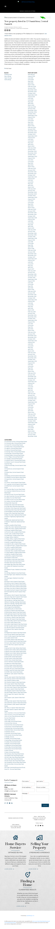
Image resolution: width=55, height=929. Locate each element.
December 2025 (32, 90)
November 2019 (32, 214)
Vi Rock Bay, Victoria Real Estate (12, 747)
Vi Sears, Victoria (8, 750)
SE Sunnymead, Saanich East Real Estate (15, 641)
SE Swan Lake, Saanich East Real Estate (14, 643)
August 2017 (31, 260)
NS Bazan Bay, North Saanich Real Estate (15, 585)
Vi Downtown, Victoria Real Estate (13, 726)
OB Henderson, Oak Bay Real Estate (14, 600)
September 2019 (32, 218)
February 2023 (32, 148)
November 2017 (32, 255)
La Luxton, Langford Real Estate (13, 547)
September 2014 (32, 320)
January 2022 (31, 170)
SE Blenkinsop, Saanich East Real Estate (15, 612)
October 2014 (31, 318)
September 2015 (32, 299)
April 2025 (30, 103)
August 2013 (31, 342)
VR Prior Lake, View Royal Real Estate (14, 757)
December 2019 (32, 212)
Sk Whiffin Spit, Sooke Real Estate (13, 672)
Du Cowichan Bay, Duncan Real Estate (14, 489)
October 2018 (31, 236)
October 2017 (31, 257)
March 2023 (31, 146)
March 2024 (31, 125)
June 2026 (31, 79)
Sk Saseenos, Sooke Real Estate (12, 663)
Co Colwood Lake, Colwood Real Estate (14, 443)
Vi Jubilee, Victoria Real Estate (12, 742)
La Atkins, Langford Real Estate (12, 525)
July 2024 (30, 119)
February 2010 (32, 414)
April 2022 (30, 165)
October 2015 (31, 298)
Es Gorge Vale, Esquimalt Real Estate (14, 506)
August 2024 (31, 117)
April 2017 (30, 267)
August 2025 (31, 96)
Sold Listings (7, 79)
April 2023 (30, 144)
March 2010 (31, 412)
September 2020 (32, 197)
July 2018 (30, 241)
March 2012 (31, 371)
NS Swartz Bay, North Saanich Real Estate (15, 597)
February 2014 (32, 332)
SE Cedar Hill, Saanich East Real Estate (14, 619)
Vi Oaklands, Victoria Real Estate (13, 745)
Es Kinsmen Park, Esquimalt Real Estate (15, 508)
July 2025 (30, 98)
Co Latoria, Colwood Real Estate (12, 450)
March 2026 (31, 84)
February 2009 (32, 433)
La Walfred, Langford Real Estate (13, 554)
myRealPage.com (30, 915)
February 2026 (32, 86)
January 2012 (31, 375)
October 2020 (32, 195)
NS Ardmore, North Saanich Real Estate (15, 583)
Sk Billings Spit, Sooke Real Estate (13, 655)
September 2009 (32, 422)
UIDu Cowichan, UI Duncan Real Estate (14, 713)
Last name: (39, 781)
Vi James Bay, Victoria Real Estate (13, 740)
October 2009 (32, 421)
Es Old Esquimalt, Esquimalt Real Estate (15, 510)
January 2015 (31, 313)
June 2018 (30, 243)
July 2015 (30, 303)
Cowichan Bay (8, 463)
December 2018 (32, 233)
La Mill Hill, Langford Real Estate (13, 549)
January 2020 (31, 211)
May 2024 (30, 122)
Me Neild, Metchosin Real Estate (13, 562)
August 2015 (31, 301)
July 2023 (30, 139)
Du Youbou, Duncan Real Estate (13, 501)
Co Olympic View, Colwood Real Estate (14, 451)
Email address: (26, 787)
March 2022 (31, 166)
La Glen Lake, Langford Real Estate (13, 533)
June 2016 (30, 284)
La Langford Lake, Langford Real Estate (14, 544)
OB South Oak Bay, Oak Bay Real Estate (15, 603)
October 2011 (31, 380)
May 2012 (30, 368)
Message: (25, 793)
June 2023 (31, 141)
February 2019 (32, 229)
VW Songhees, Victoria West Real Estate (15, 762)
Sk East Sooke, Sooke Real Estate (13, 658)
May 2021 (30, 183)
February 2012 (32, 373)
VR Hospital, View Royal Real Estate (13, 755)
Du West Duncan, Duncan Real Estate (14, 499)
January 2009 (31, 434)
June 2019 (30, 223)
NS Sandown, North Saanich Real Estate (15, 595)
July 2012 (30, 364)
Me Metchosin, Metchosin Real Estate (14, 561)
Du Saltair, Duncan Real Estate (12, 498)
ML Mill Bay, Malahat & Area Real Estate (14, 573)
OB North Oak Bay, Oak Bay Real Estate (15, 602)
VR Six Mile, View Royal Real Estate (13, 759)
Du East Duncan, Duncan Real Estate (14, 494)
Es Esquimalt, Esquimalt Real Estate (14, 504)
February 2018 (32, 250)
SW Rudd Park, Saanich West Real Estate (15, 702)
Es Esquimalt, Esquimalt (10, 503)
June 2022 (31, 161)
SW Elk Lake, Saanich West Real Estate (14, 677)
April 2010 (30, 410)
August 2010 (31, 404)
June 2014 (30, 325)
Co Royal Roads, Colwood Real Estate (14, 455)
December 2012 (32, 356)
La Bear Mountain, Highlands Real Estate (15, 527)
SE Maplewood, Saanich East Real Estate (15, 632)
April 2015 (30, 308)
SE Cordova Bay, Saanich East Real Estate (15, 620)
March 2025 (31, 105)
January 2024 (31, 129)
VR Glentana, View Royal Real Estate (14, 754)
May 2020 (30, 204)
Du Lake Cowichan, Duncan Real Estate (15, 496)
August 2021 (31, 178)
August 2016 (31, 281)
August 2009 (31, 424)
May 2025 (30, 101)
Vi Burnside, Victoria (9, 719)
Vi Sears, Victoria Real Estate (11, 752)
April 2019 (30, 226)
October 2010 (31, 400)
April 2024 (30, 124)
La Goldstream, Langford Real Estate (14, 535)
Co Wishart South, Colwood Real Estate (14, 462)
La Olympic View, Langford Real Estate (14, 550)
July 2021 (30, 180)
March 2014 (31, 330)
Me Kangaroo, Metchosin (11, 557)
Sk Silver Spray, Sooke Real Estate (13, 665)
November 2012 (32, 357)
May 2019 (30, 224)
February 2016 (32, 291)
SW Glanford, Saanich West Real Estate (14, 682)
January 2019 (31, 231)
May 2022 (30, 163)
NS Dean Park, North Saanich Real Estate (15, 586)
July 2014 (30, 323)
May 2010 (30, 409)
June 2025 (31, 100)
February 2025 (32, 107)
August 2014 (31, 322)
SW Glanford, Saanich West (11, 680)
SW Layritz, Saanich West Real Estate (14, 689)
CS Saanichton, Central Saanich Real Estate (18, 28)
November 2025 (32, 91)
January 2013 (31, 354)
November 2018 (32, 235)
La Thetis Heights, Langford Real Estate (14, 552)
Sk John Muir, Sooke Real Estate (13, 660)
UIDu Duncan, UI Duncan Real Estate (14, 714)
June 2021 (30, 182)
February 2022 (32, 168)
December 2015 (32, 294)
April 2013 (30, 349)
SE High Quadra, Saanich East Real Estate (15, 626)
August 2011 (31, 383)
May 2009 (30, 429)
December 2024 (32, 110)
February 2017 (32, 270)
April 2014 (30, 328)
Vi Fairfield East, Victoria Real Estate (13, 728)
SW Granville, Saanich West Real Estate (14, 685)
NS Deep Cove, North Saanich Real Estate (15, 588)
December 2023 (32, 130)
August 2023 (31, 137)
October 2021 (31, 175)
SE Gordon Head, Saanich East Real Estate (15, 624)
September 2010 (32, 402)
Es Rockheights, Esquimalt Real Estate (14, 511)
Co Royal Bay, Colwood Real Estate (13, 453)
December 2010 (32, 397)
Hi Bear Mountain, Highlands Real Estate (15, 515)
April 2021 (30, 185)
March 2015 (31, 310)
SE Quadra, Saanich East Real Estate (14, 639)
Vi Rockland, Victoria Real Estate (13, 748)
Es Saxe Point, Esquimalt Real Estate (14, 513)
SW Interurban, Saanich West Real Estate (15, 687)
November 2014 (32, 317)
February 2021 (32, 189)
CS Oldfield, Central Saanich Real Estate (15, 477)
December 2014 (32, 315)
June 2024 (31, 120)
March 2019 (31, 228)
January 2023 (31, 149)
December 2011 (32, 376)
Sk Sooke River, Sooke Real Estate (13, 666)
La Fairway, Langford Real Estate (13, 530)
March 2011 (31, 392)
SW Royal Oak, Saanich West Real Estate (15, 701)
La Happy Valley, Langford (11, 537)
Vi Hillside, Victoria (9, 736)
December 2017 (32, 253)
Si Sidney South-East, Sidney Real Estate (15, 651)
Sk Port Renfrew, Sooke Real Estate (14, 661)
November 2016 (32, 276)
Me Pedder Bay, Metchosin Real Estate (14, 564)
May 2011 (30, 388)
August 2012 (31, 363)
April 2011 (30, 390)
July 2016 (30, 282)
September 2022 (32, 156)
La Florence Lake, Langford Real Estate (14, 532)
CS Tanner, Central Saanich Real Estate (14, 482)
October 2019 (31, 216)
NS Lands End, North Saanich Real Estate (15, 590)
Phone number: (41, 787)
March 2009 (31, 431)
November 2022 (32, 153)
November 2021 (32, 173)
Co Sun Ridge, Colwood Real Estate (13, 457)
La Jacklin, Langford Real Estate (12, 542)
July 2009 (30, 426)
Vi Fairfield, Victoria (9, 731)
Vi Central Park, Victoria (10, 723)
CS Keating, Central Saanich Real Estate (14, 475)
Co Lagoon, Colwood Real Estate (13, 448)
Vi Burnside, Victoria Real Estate (12, 721)
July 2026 (30, 78)
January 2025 (31, 108)
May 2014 (30, 327)
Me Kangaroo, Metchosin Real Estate (14, 559)
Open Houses (8, 78)
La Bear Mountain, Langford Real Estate (15, 528)
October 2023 (31, 134)
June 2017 (30, 264)
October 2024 (31, 113)
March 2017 (31, 269)
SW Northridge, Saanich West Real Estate (15, 692)
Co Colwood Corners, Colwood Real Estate (15, 441)
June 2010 (30, 407)
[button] (5, 803)
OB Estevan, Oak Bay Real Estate (13, 598)
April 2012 (30, 369)
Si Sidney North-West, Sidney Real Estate (15, 649)
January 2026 (31, 88)
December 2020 (32, 192)
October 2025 (31, 93)
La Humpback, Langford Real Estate (14, 540)
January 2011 (31, 395)
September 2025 (32, 95)
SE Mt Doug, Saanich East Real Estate (14, 634)
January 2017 (31, 272)
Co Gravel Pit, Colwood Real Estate (13, 445)
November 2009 (32, 419)
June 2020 (31, 202)
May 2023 (30, 142)
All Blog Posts (8, 74)
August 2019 (31, 219)
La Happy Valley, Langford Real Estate (14, 539)
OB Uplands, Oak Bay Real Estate (13, 605)
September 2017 (32, 258)
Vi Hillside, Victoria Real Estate (12, 738)
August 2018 (31, 240)
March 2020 (31, 207)
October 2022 (31, 154)
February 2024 (32, 127)
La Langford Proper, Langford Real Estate (15, 545)
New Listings (7, 76)
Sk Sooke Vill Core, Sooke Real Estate (14, 668)
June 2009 (31, 427)
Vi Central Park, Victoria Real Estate (13, 724)
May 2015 (30, 306)
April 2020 (30, 206)
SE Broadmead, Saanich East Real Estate (15, 614)
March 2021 (31, 187)
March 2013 (31, 351)
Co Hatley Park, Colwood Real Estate (14, 446)
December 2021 (32, 171)
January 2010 (31, 415)
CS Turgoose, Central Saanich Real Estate (15, 484)
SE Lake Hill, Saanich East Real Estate (14, 627)
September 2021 (32, 177)
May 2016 (30, 286)
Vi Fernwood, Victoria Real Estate (13, 735)
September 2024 (32, 115)
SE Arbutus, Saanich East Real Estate (14, 610)
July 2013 (30, 344)
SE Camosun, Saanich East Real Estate (14, 617)
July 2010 (30, 405)
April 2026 (30, 83)
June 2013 (30, 346)
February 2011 (31, 393)
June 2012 (30, 366)
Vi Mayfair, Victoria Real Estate (12, 743)
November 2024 (32, 112)
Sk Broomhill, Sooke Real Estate (13, 656)
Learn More (8, 869)
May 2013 (30, 347)
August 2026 (31, 76)
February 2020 (32, 209)
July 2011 (30, 385)
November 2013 (32, 337)
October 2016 (31, 277)
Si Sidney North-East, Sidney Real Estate (15, 648)
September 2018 (32, 238)
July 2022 (30, 160)
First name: (25, 781)
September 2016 (32, 279)
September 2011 (32, 381)
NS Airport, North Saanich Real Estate (14, 581)
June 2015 (30, 305)
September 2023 (32, 136)
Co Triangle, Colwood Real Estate (13, 458)
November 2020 (32, 194)
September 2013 (32, 340)
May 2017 (30, 265)
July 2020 (30, 200)
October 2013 (31, 339)
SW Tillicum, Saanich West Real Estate (14, 707)
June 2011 (30, 386)
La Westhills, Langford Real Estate (13, 556)
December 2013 (32, 335)
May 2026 (30, 81)
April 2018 (30, 247)
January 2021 (31, 190)
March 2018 (31, 248)
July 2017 (30, 262)
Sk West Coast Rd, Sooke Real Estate (14, 670)
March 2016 (31, 289)
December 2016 (32, 274)
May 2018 (30, 245)
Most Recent (31, 74)
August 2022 (31, 158)
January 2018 (31, 252)
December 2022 (32, 151)
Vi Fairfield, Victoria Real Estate (12, 733)
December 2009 (32, 417)
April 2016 (30, 288)
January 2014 (31, 334)
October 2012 (31, 359)
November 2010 (32, 398)
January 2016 (31, 293)
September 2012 (32, 361)
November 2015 (32, 296)
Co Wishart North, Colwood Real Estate (14, 460)
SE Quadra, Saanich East (10, 637)
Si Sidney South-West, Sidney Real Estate (15, 653)
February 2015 (32, 311)
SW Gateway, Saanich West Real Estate (14, 678)
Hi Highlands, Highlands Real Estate (13, 520)
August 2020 (31, 199)
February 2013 (32, 352)
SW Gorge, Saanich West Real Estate (14, 684)
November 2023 (32, 132)
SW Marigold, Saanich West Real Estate (14, 690)
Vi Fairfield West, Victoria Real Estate (14, 730)
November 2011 (32, 378)
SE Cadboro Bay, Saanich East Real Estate (15, 615)
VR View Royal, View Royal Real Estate (14, 760)
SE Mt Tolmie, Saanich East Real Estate (14, 636)
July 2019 (30, 221)
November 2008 (32, 436)
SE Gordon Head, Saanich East (12, 622)
